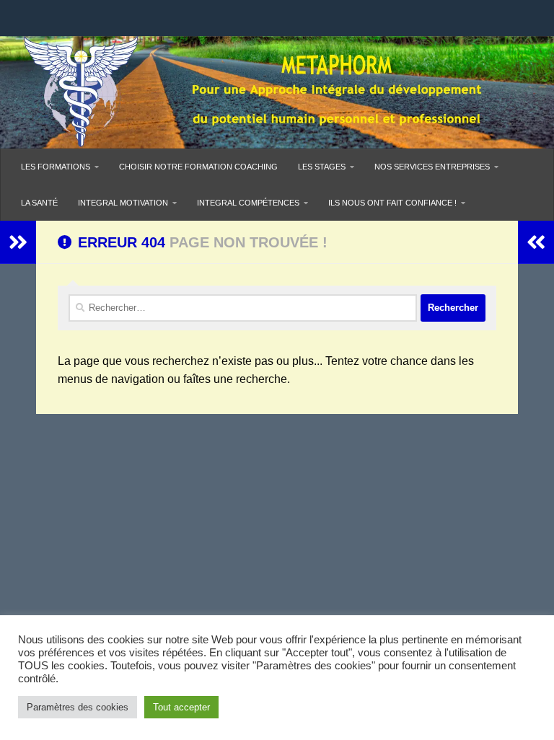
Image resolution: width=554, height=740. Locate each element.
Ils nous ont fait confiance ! (392, 202)
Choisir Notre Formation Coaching (198, 166)
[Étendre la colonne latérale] (18, 242)
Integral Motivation (123, 202)
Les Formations (55, 166)
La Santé (39, 202)
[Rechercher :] (243, 308)
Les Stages (322, 166)
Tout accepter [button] (181, 707)
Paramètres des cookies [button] (77, 707)
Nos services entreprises (432, 166)
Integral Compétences (248, 202)
